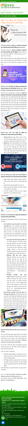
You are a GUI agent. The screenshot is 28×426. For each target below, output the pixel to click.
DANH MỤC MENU (9, 16)
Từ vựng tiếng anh (9, 380)
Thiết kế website (10, 374)
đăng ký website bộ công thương (9, 376)
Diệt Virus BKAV (19, 378)
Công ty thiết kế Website (11, 1)
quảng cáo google (21, 374)
